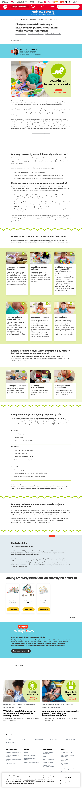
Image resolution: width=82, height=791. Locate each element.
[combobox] (68, 7)
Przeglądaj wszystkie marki (38, 6)
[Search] (76, 6)
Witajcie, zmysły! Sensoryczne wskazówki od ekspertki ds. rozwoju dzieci (19, 713)
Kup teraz (72, 617)
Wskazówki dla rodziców (53, 34)
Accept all (68, 777)
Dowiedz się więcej (21, 651)
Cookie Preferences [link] (66, 771)
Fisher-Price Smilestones (35, 34)
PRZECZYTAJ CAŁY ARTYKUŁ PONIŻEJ (41, 133)
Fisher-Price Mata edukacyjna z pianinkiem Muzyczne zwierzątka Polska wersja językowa (28, 602)
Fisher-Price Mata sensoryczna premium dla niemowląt (43, 602)
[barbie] (49, 1)
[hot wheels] (55, 1)
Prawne (63, 749)
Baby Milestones (20, 34)
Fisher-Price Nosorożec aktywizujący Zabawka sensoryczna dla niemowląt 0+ (13, 602)
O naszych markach (11, 734)
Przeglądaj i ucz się (11, 749)
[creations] (68, 1)
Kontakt (26, 749)
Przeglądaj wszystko (19, 7)
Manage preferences (68, 782)
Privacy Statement (30, 779)
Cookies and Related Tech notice (25, 783)
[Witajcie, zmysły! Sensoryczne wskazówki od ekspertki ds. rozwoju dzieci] (21, 691)
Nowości (52, 7)
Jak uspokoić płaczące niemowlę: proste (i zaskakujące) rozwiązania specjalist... (60, 713)
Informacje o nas (47, 749)
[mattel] (45, 1)
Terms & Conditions (17, 781)
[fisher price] (62, 1)
